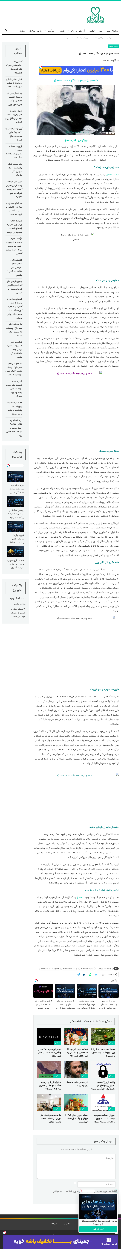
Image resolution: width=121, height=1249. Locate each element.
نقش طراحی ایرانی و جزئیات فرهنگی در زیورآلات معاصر (14, 83)
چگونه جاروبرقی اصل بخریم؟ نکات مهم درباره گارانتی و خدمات (14, 116)
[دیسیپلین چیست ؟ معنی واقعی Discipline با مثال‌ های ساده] (49, 1036)
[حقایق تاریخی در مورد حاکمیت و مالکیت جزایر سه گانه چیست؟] (49, 1069)
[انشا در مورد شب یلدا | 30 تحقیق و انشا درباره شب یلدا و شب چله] (76, 1036)
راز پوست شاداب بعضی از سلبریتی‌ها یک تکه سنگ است (14, 152)
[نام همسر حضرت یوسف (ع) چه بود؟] (76, 1069)
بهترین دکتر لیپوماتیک (104, 968)
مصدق (102, 451)
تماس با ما (66, 1223)
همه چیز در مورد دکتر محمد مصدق (76, 80)
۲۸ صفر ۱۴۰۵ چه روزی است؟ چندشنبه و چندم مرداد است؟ (14, 408)
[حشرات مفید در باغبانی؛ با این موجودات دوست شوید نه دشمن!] (103, 1036)
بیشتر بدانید (113, 46)
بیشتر (22, 31)
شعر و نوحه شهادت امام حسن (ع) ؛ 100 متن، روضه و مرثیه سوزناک (14, 389)
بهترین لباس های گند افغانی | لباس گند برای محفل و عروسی (14, 287)
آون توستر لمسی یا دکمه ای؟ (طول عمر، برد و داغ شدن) (14, 134)
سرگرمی (51, 31)
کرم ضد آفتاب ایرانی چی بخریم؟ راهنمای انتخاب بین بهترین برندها (14, 226)
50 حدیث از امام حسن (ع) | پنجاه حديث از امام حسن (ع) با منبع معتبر (14, 369)
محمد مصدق (112, 175)
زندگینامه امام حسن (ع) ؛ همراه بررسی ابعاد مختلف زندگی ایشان (14, 350)
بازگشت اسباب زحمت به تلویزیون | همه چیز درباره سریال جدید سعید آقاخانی (14, 246)
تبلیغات (54, 1223)
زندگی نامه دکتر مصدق (70, 968)
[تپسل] (4, 1232)
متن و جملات (35, 31)
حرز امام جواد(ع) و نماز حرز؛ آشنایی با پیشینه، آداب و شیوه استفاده (14, 209)
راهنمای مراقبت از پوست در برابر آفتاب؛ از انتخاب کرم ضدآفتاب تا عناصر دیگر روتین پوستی (14, 309)
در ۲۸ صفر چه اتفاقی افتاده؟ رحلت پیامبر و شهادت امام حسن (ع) (14, 428)
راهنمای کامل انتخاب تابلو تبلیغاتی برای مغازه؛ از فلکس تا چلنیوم (14, 267)
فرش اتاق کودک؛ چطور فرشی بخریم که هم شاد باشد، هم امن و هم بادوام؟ (14, 189)
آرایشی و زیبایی (77, 31)
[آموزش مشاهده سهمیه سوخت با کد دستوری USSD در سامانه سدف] (103, 1102)
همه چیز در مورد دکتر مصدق (50, 968)
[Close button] (116, 1191)
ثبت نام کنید (98, 1229)
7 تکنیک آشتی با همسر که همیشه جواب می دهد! (18, 613)
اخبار (101, 31)
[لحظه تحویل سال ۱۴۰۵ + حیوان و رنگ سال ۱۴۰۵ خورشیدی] (76, 1102)
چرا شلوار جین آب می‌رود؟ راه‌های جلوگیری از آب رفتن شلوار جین (14, 99)
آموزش (57, 1042)
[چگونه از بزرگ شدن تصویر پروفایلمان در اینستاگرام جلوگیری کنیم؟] (103, 1069)
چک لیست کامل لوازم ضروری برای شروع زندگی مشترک (15, 169)
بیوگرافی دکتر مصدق (75, 140)
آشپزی (62, 31)
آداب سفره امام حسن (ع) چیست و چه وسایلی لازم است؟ (14, 330)
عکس (92, 31)
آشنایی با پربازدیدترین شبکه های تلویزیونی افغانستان (14, 67)
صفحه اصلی (112, 31)
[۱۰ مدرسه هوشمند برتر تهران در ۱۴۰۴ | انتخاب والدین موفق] (49, 1102)
